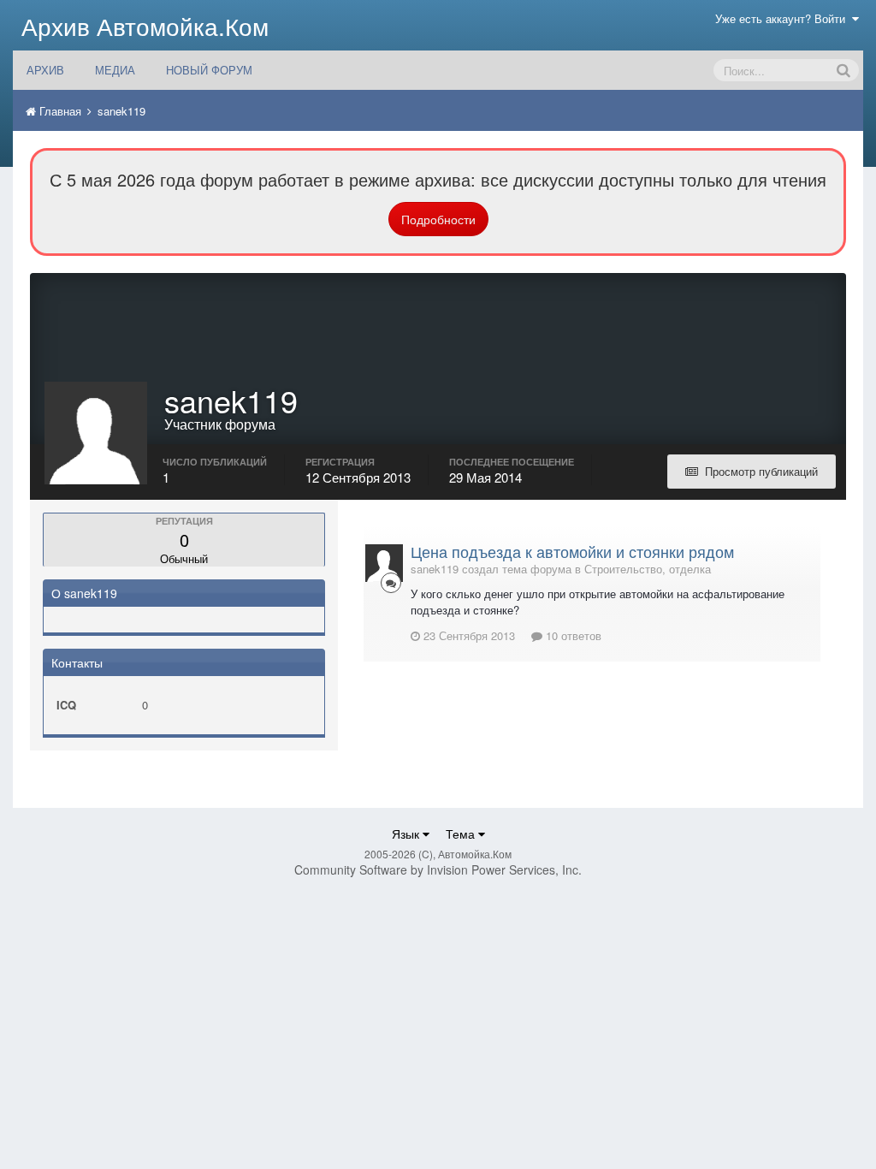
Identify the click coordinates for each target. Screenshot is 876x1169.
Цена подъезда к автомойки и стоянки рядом (572, 551)
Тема (462, 833)
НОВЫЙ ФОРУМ (209, 70)
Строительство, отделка (647, 569)
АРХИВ (45, 70)
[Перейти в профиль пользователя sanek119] (384, 563)
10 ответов (571, 635)
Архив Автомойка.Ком (145, 26)
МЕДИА (115, 70)
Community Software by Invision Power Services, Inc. (438, 869)
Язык (407, 833)
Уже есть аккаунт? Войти (783, 18)
